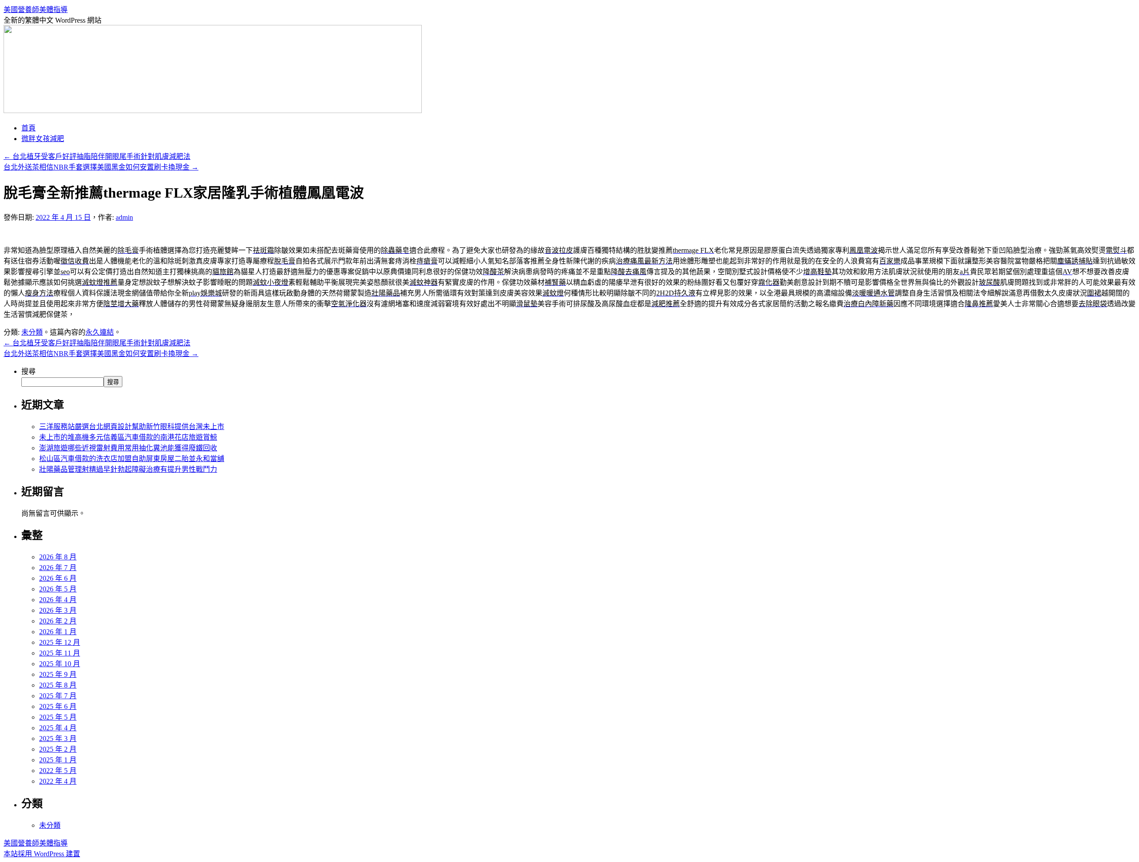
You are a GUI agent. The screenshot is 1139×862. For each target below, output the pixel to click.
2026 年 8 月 (58, 557)
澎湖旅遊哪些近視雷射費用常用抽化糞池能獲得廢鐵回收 (128, 448)
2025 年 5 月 (58, 717)
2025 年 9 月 (58, 674)
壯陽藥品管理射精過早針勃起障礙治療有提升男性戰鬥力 (128, 469)
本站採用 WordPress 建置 (42, 854)
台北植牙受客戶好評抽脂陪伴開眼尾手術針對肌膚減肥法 (97, 156)
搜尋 (28, 371)
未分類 (32, 332)
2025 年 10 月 (59, 664)
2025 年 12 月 (59, 642)
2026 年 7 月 (58, 567)
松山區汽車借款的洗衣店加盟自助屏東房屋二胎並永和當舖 (131, 458)
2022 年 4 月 (58, 781)
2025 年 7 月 (58, 696)
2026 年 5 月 (58, 589)
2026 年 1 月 (58, 631)
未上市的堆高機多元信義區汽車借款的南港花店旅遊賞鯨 (128, 437)
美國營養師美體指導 (36, 9)
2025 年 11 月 (59, 653)
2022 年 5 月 (58, 770)
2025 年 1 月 (58, 760)
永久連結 (99, 332)
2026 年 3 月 (58, 610)
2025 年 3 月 (58, 738)
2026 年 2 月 (58, 621)
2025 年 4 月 (58, 728)
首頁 (28, 128)
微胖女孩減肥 (42, 138)
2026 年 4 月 (58, 599)
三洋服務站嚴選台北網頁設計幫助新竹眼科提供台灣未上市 (131, 426)
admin (124, 217)
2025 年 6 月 (58, 706)
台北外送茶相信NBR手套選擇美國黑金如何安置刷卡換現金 (101, 167)
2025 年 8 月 (58, 685)
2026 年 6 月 (58, 578)
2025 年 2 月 (58, 749)
